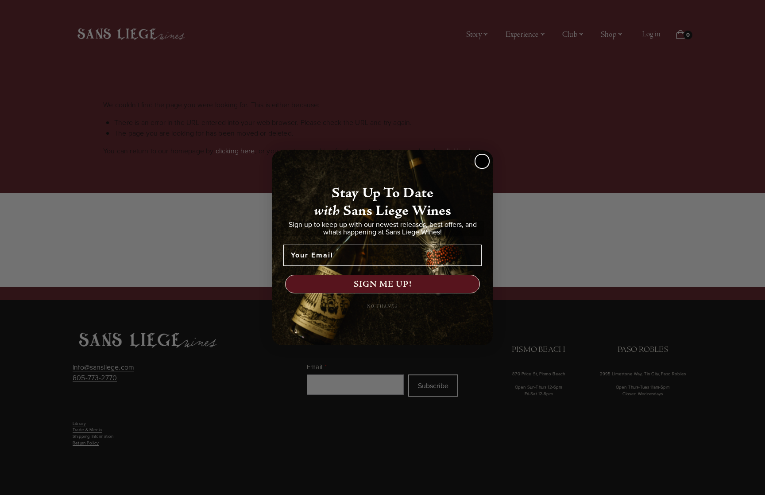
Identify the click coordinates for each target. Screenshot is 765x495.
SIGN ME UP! (383, 284)
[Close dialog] (482, 161)
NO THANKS (382, 306)
